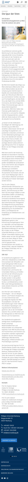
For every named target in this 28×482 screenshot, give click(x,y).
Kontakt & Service (9, 440)
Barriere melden (7, 473)
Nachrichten (17, 6)
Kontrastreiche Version (18, 2)
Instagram (7, 479)
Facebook (2, 479)
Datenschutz (5, 466)
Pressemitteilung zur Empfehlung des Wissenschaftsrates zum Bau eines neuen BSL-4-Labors (13, 376)
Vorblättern (24, 452)
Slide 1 (10, 456)
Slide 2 (12, 456)
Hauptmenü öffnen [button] (26, 2)
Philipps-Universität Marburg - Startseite (6, 2)
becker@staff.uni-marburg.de (15, 394)
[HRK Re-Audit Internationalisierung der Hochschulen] (11, 449)
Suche (22, 2)
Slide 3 (14, 456)
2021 (24, 6)
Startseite (3, 6)
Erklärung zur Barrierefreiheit (12, 469)
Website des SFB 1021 (8, 371)
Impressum (5, 462)
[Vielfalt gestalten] (4, 449)
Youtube (5, 479)
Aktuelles (10, 6)
